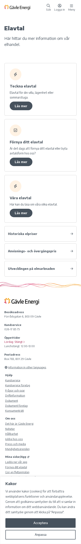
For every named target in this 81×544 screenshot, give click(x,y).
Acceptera (40, 523)
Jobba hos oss (14, 439)
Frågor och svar (15, 390)
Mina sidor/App (15, 456)
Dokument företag (16, 405)
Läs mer (21, 106)
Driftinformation (15, 395)
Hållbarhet (11, 434)
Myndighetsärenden (17, 449)
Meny (71, 9)
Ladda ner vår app (16, 462)
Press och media (15, 444)
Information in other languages (27, 367)
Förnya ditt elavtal (16, 467)
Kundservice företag (17, 385)
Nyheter (10, 429)
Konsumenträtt (14, 410)
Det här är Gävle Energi (19, 423)
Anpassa (40, 534)
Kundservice (12, 380)
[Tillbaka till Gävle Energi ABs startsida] (24, 7)
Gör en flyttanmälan (17, 472)
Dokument (11, 400)
